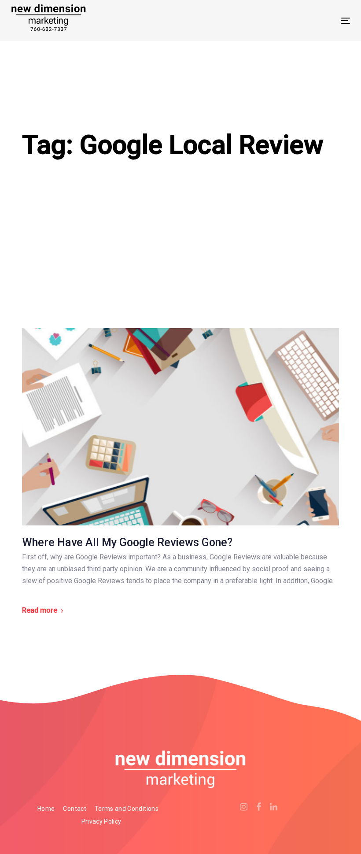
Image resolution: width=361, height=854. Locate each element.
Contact (74, 808)
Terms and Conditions (126, 808)
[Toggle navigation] (293, 20)
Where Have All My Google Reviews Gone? (127, 542)
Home (46, 808)
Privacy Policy (101, 821)
